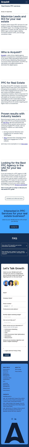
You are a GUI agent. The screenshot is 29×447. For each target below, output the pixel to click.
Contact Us (14, 227)
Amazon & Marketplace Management (6, 374)
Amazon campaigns (21, 184)
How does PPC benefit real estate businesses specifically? (12, 245)
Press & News (18, 371)
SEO (4, 381)
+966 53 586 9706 (10, 403)
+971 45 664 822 (10, 398)
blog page (24, 144)
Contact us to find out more (14, 198)
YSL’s (5, 137)
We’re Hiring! (18, 369)
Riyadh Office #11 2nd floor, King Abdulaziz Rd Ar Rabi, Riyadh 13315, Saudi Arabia (14, 405)
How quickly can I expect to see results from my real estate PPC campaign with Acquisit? (13, 252)
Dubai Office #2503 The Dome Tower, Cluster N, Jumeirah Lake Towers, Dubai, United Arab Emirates (14, 400)
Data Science (6, 390)
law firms (6, 122)
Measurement (6, 388)
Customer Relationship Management (6, 385)
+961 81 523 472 (9, 408)
